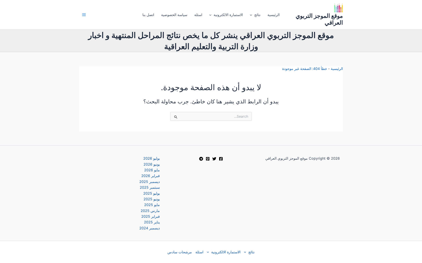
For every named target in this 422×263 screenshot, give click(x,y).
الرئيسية (273, 15)
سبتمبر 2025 (150, 187)
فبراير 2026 (150, 176)
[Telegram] (201, 159)
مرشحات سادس (179, 252)
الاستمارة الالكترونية (228, 15)
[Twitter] (214, 159)
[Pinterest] (208, 159)
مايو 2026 (152, 170)
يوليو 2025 (151, 193)
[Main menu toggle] (84, 14)
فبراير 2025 (150, 216)
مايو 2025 (152, 205)
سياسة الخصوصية (174, 15)
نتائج (257, 15)
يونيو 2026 (152, 164)
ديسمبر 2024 (149, 228)
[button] (252, 15)
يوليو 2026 (151, 158)
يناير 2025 (152, 222)
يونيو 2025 (152, 199)
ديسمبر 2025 (149, 181)
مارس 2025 (150, 210)
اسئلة (198, 15)
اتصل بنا (148, 15)
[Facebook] (221, 159)
